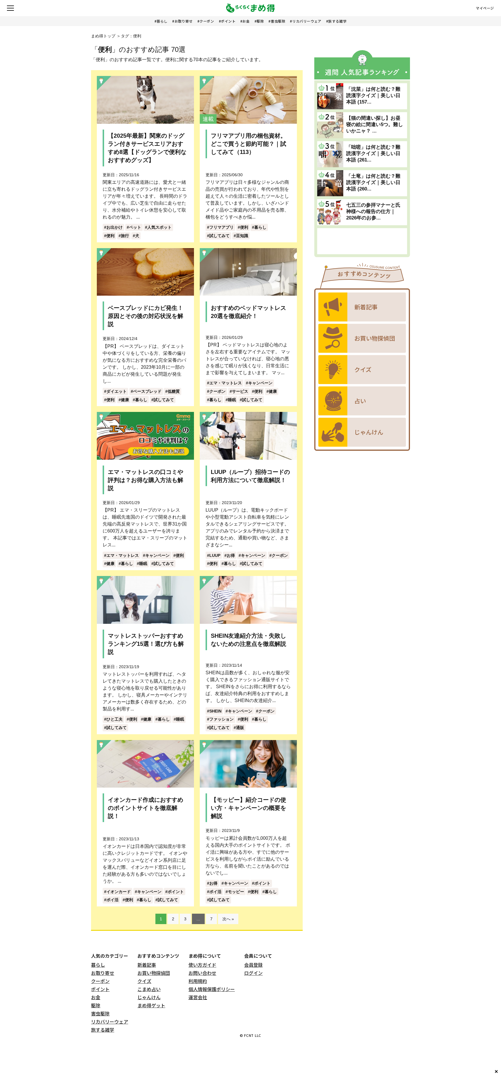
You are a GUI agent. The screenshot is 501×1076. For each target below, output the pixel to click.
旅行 (125, 235)
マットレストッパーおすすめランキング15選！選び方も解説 (146, 643)
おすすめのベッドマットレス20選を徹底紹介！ (248, 312)
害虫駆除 (278, 21)
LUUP (214, 555)
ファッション (221, 719)
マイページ (485, 8)
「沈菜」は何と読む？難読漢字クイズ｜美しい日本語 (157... (373, 95)
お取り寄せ (184, 21)
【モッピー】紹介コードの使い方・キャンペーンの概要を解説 (248, 808)
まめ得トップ (103, 36)
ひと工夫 (114, 719)
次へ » (228, 919)
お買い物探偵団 (153, 972)
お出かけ (114, 227)
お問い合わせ (202, 972)
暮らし (162, 21)
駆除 (260, 21)
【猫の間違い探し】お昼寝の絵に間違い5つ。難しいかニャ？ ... (374, 124)
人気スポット (159, 227)
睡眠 (232, 399)
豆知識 (242, 235)
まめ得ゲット (151, 1005)
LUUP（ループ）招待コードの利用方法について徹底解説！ (250, 476)
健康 (125, 399)
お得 (231, 555)
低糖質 (174, 391)
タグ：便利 (131, 36)
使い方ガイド (202, 964)
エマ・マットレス (225, 383)
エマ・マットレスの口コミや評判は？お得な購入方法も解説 (145, 480)
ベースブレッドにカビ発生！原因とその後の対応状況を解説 (145, 316)
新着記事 (146, 964)
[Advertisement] (362, 241)
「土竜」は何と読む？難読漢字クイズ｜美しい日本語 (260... (373, 182)
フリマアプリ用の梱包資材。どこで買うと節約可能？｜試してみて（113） (248, 143)
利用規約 (197, 980)
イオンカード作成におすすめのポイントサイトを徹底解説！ (145, 808)
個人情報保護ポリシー (211, 989)
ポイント (228, 21)
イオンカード (118, 891)
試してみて (219, 235)
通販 (240, 727)
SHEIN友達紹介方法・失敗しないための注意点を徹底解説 (248, 639)
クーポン (206, 21)
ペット (135, 227)
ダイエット (116, 391)
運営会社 (197, 997)
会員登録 (253, 964)
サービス (240, 391)
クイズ (144, 980)
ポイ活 (112, 899)
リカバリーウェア (307, 21)
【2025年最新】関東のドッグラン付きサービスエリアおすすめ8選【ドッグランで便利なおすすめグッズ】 (147, 147)
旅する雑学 (337, 21)
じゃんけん (149, 997)
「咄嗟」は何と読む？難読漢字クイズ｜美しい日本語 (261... (373, 153)
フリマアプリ (221, 227)
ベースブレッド (147, 391)
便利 (110, 235)
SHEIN (215, 711)
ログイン (253, 972)
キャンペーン (260, 383)
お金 (246, 21)
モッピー (236, 891)
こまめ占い (149, 989)
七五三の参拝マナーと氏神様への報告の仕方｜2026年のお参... (373, 211)
